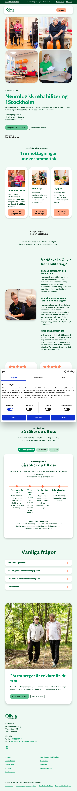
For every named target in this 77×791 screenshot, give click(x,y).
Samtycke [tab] (13, 378)
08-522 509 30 (17, 739)
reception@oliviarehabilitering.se (23, 741)
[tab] (26, 450)
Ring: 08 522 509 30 (12, 2)
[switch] (29, 409)
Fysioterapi (44, 761)
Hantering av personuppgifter (26, 786)
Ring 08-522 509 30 (19, 696)
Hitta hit (69, 2)
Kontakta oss (10, 772)
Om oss (8, 757)
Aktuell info (60, 2)
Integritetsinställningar (63, 786)
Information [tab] (38, 378)
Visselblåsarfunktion (46, 786)
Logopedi (43, 764)
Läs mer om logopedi (61, 212)
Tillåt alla (63, 417)
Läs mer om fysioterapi (39, 212)
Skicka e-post (37, 696)
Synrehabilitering (46, 768)
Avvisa (14, 417)
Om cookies (9, 786)
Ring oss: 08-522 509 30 (16, 128)
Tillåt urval (38, 417)
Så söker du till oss (38, 128)
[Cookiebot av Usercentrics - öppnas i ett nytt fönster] (66, 371)
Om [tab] (63, 378)
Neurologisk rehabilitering (49, 757)
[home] (10, 10)
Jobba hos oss (10, 761)
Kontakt (61, 10)
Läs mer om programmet (16, 212)
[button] (69, 10)
